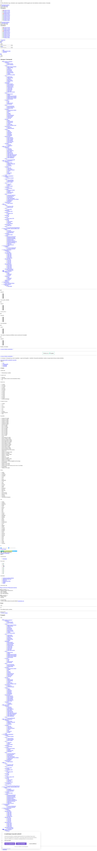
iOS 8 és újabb (4, 435)
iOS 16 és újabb (4, 432)
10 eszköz (3, 385)
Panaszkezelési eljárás (6, 581)
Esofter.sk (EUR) (7, 10)
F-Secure (3, 484)
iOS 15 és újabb (4, 431)
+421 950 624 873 (5, 5)
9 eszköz (3, 397)
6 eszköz (3, 394)
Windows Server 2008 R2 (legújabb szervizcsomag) (11, 461)
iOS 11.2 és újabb (5, 427)
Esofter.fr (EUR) (7, 19)
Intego (3, 485)
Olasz (3, 538)
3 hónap (3, 406)
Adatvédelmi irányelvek (7, 579)
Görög (3, 514)
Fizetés (4, 583)
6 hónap (3, 411)
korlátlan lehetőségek (5, 398)
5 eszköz (3, 393)
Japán (3, 518)
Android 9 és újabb (5, 423)
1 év (2, 404)
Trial (2, 413)
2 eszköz (3, 387)
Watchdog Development (6, 497)
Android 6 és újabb (5, 420)
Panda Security (4, 493)
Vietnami (3, 543)
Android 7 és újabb (5, 421)
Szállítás (4, 582)
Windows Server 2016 (6, 463)
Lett (2, 524)
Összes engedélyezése (9, 843)
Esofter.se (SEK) (7, 20)
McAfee (3, 489)
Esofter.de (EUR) (7, 15)
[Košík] (1, 44)
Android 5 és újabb (5, 419)
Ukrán (3, 542)
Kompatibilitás (4, 462)
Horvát (3, 507)
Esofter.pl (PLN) (7, 13)
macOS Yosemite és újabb (6, 448)
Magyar (3, 525)
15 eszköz (3, 386)
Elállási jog (5, 580)
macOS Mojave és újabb (6, 443)
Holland (3, 516)
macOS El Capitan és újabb (7, 439)
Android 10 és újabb (5, 418)
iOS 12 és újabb (4, 428)
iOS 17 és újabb (4, 434)
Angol (3, 501)
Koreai (3, 520)
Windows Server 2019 (6, 464)
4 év (2, 409)
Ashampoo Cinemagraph (4, 553)
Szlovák (3, 533)
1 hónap (3, 403)
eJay (2, 482)
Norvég (3, 527)
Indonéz (3, 517)
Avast (3, 476)
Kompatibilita (4, 466)
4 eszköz (3, 392)
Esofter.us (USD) (7, 35)
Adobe (3, 472)
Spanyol (3, 535)
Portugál (3, 529)
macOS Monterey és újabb (6, 444)
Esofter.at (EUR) (7, 16)
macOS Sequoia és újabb (6, 445)
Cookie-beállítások (32, 843)
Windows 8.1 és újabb (6, 459)
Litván (3, 523)
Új (2, 379)
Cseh (3, 506)
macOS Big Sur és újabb (6, 437)
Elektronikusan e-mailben (6, 372)
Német (3, 526)
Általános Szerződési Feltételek (8, 578)
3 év (2, 408)
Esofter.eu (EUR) (7, 12)
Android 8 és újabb (5, 422)
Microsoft (3, 490)
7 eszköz (3, 395)
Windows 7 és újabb (5, 455)
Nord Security (4, 492)
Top (1, 360)
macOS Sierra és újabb (6, 446)
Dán (2, 509)
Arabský (3, 502)
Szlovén (3, 534)
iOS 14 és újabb (4, 430)
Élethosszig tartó (5, 412)
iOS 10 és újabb (4, 425)
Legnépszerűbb (5, 360)
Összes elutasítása (21, 843)
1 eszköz (3, 384)
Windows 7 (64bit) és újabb (7, 454)
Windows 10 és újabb (5, 453)
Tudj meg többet (7, 840)
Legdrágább (10, 360)
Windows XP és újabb (6, 467)
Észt (2, 510)
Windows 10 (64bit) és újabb (7, 452)
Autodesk (3, 475)
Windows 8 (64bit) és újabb (7, 458)
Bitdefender (4, 480)
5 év (2, 410)
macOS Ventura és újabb (6, 447)
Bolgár (3, 505)
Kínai (3, 508)
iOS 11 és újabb (4, 426)
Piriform (3, 494)
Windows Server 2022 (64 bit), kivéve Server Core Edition (12, 465)
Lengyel (3, 528)
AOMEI (3, 473)
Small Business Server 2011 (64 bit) (8, 449)
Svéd (3, 537)
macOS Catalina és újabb (6, 438)
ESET (3, 483)
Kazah (3, 519)
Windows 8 (4, 456)
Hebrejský (3, 515)
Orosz (3, 532)
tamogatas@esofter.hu (5, 4)
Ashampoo (4, 474)
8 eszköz (3, 396)
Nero (3, 491)
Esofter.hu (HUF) (7, 14)
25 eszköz (3, 389)
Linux (3, 436)
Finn (2, 511)
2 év (2, 405)
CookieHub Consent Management (23, 846)
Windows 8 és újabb (5, 457)
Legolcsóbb (14, 360)
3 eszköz (3, 391)
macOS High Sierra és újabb (7, 440)
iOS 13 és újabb (4, 429)
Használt (3, 377)
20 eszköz (3, 388)
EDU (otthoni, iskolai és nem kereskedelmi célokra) (11, 378)
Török (3, 541)
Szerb (3, 536)
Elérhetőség (5, 558)
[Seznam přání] (1, 43)
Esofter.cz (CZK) (7, 11)
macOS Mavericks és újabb (7, 441)
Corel (3, 481)
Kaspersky (4, 488)
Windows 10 (4, 450)
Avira (3, 479)
